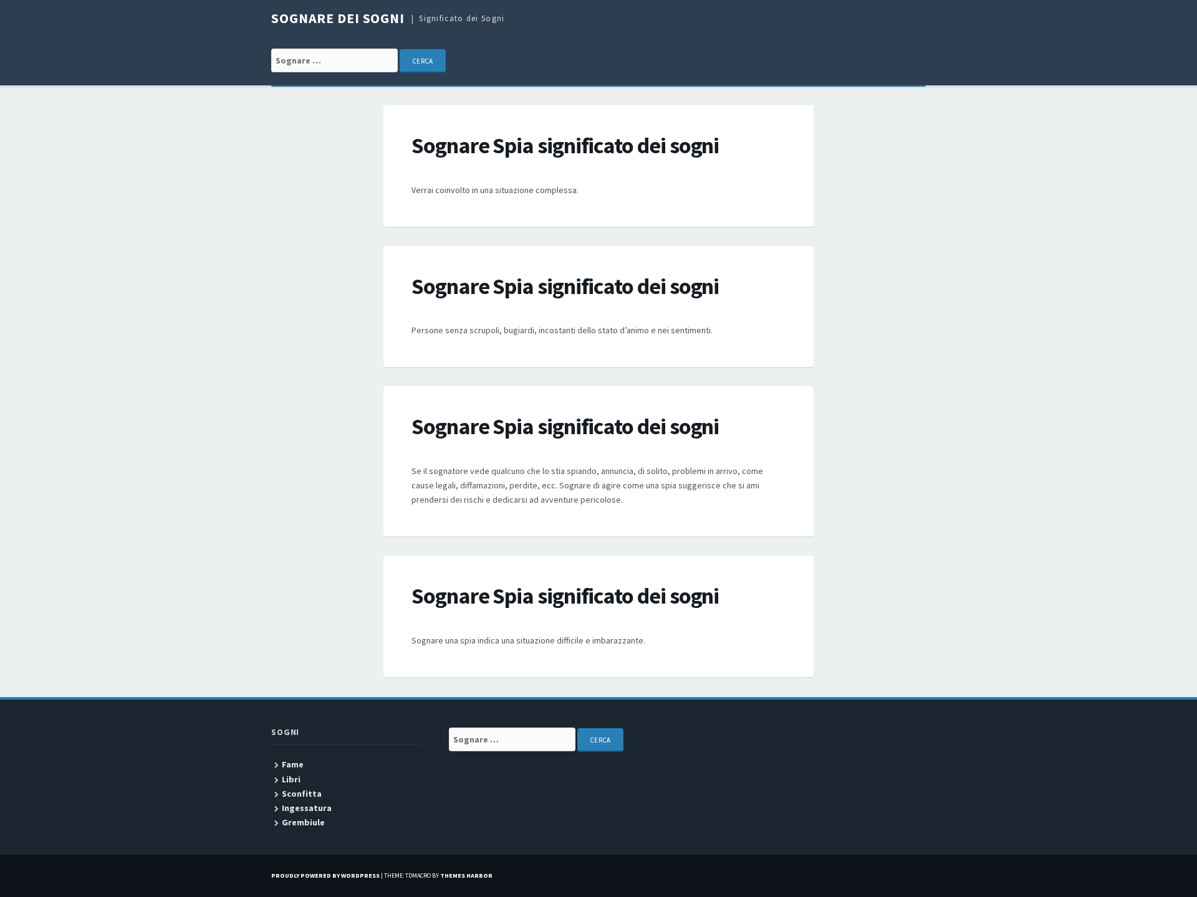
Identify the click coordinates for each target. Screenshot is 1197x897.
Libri (291, 779)
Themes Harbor (466, 875)
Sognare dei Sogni (338, 18)
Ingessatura (307, 808)
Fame (293, 764)
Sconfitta (302, 793)
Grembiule (303, 822)
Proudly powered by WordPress (325, 875)
